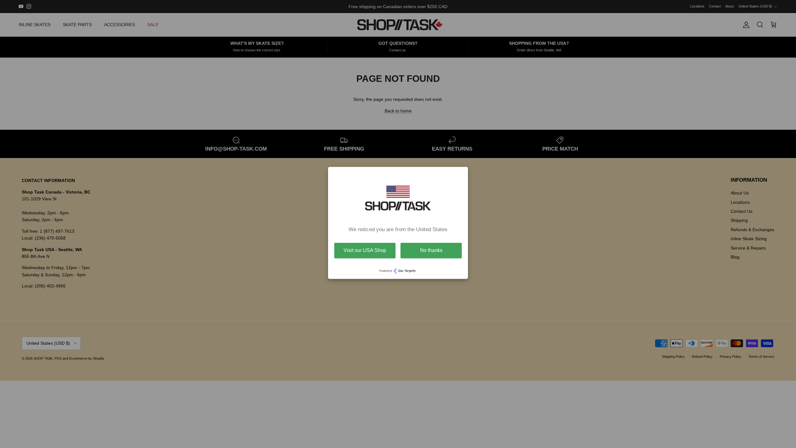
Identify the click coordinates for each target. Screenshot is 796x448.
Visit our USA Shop (365, 250)
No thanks (431, 250)
